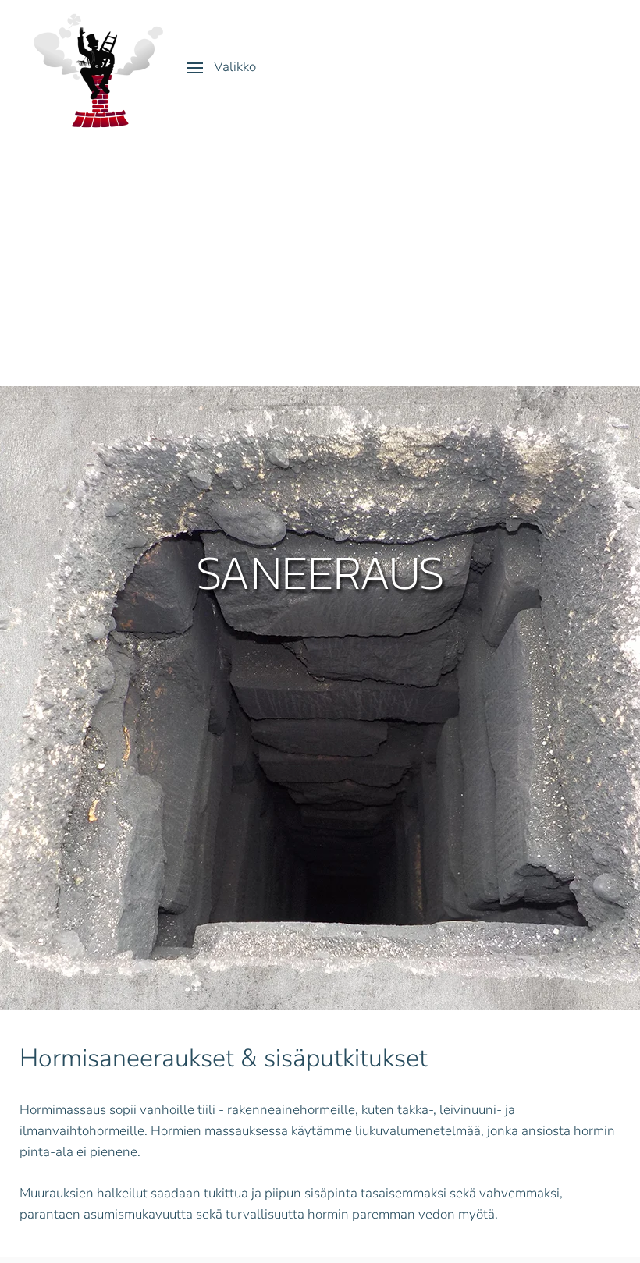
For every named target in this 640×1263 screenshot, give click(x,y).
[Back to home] (98, 67)
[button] (221, 68)
